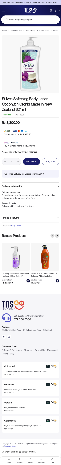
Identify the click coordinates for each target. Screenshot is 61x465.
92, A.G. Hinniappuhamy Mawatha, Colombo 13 (22, 426)
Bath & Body (30, 31)
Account (20, 462)
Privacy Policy (8, 353)
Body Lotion (44, 31)
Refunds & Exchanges (12, 350)
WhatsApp (41, 462)
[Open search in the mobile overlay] (30, 19)
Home (4, 31)
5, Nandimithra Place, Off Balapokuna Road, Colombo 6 (25, 371)
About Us (28, 350)
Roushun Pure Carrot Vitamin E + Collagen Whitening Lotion (44, 275)
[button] (30, 188)
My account (52, 350)
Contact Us (40, 350)
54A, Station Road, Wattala (14, 408)
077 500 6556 (29, 318)
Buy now (50, 161)
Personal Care (16, 31)
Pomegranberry (10, 446)
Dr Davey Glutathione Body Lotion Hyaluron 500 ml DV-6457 (15, 275)
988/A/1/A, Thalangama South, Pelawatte (20, 389)
